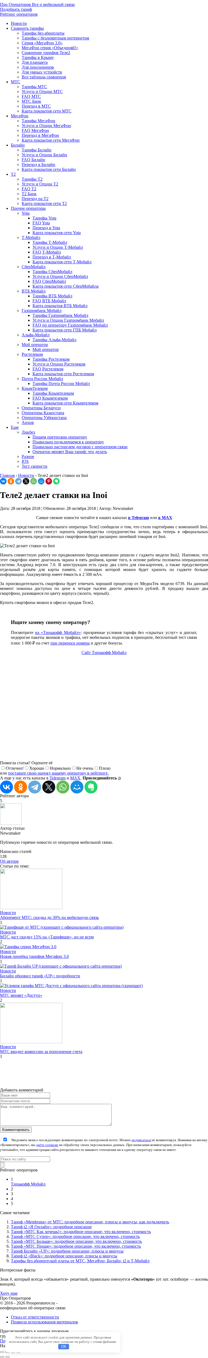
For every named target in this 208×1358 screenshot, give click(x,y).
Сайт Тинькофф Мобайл (104, 652)
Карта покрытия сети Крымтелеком (65, 403)
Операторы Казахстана (43, 412)
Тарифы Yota (44, 218)
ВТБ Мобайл (34, 291)
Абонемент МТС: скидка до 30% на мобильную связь (49, 917)
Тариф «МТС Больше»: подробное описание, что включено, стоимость (76, 1241)
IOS (25, 461)
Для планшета (35, 62)
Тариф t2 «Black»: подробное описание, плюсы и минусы (64, 1256)
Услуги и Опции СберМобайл (60, 276)
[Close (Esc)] (2, 1352)
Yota (26, 213)
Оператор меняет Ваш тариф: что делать (69, 451)
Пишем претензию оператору (59, 437)
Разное (28, 456)
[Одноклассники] (11, 481)
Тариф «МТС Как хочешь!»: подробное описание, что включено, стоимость (81, 1231)
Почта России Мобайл (42, 378)
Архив (28, 422)
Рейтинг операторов (19, 14)
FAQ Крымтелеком (50, 398)
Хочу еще (9, 1293)
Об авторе (9, 861)
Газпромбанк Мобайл (41, 310)
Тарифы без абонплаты (43, 33)
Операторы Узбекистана (44, 417)
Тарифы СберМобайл (52, 271)
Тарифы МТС (34, 86)
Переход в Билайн (38, 164)
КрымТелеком (35, 388)
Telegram (58, 778)
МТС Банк (31, 101)
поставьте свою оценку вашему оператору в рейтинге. (58, 773)
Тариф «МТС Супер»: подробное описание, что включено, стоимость (75, 1236)
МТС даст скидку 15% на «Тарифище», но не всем (47, 937)
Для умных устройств (42, 72)
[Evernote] (56, 481)
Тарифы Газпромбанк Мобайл (60, 315)
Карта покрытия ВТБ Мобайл (59, 305)
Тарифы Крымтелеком (53, 393)
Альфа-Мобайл (36, 335)
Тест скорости (34, 466)
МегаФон (19, 116)
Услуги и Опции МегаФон (46, 125)
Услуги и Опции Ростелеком (58, 364)
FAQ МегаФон (35, 130)
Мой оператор (35, 344)
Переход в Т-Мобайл (51, 257)
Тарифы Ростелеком (51, 359)
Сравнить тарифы (27, 28)
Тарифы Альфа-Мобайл (54, 339)
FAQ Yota (41, 223)
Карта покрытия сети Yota (56, 232)
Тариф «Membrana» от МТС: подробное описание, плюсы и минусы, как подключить (90, 1222)
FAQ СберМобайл (49, 281)
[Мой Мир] (41, 481)
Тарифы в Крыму (38, 57)
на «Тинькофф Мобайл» (57, 632)
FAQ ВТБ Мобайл (49, 300)
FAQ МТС (31, 96)
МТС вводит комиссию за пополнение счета (41, 1051)
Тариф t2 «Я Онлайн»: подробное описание (51, 1226)
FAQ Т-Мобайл (46, 252)
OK (63, 1346)
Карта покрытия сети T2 (44, 203)
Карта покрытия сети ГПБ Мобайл (64, 330)
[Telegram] (18, 481)
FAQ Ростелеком (47, 369)
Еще (15, 427)
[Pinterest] (49, 481)
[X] (26, 481)
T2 (13, 174)
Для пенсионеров (38, 67)
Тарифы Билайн (36, 150)
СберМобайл (34, 266)
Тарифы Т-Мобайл (49, 242)
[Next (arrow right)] (7, 1357)
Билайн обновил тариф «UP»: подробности (40, 976)
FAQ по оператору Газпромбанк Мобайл (70, 325)
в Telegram (138, 517)
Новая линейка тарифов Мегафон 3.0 (34, 956)
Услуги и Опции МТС (42, 91)
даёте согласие (47, 1145)
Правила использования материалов (44, 1322)
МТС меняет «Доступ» (21, 995)
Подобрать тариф (16, 9)
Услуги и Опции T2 (40, 184)
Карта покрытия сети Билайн (49, 169)
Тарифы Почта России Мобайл (61, 383)
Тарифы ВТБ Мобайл (52, 296)
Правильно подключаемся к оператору (68, 442)
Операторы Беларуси (41, 408)
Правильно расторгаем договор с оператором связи (80, 446)
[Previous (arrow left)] (2, 1357)
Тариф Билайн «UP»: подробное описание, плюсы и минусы (67, 1251)
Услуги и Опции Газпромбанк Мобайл (68, 320)
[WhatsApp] (33, 481)
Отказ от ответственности (35, 1317)
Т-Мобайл (31, 237)
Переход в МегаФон (40, 135)
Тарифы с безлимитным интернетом (55, 38)
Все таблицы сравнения (44, 77)
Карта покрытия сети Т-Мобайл (62, 262)
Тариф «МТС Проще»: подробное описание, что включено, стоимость (76, 1246)
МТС (15, 81)
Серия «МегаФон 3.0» (42, 43)
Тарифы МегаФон (38, 120)
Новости (19, 23)
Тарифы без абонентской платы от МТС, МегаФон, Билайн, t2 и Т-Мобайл (80, 1261)
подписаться (141, 1140)
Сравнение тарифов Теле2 (46, 52)
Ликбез (28, 432)
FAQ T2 (29, 189)
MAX (75, 778)
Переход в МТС (36, 106)
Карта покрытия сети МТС (47, 111)
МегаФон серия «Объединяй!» (50, 47)
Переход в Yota (46, 227)
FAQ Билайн (33, 159)
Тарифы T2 (32, 179)
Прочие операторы (28, 208)
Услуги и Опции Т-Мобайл (57, 247)
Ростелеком (32, 354)
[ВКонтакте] (3, 481)
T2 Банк (29, 193)
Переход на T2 (35, 198)
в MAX (165, 517)
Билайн (18, 145)
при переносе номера (70, 643)
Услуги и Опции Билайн (44, 154)
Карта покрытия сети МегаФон (51, 140)
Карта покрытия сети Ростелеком (63, 373)
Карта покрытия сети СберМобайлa (65, 286)
